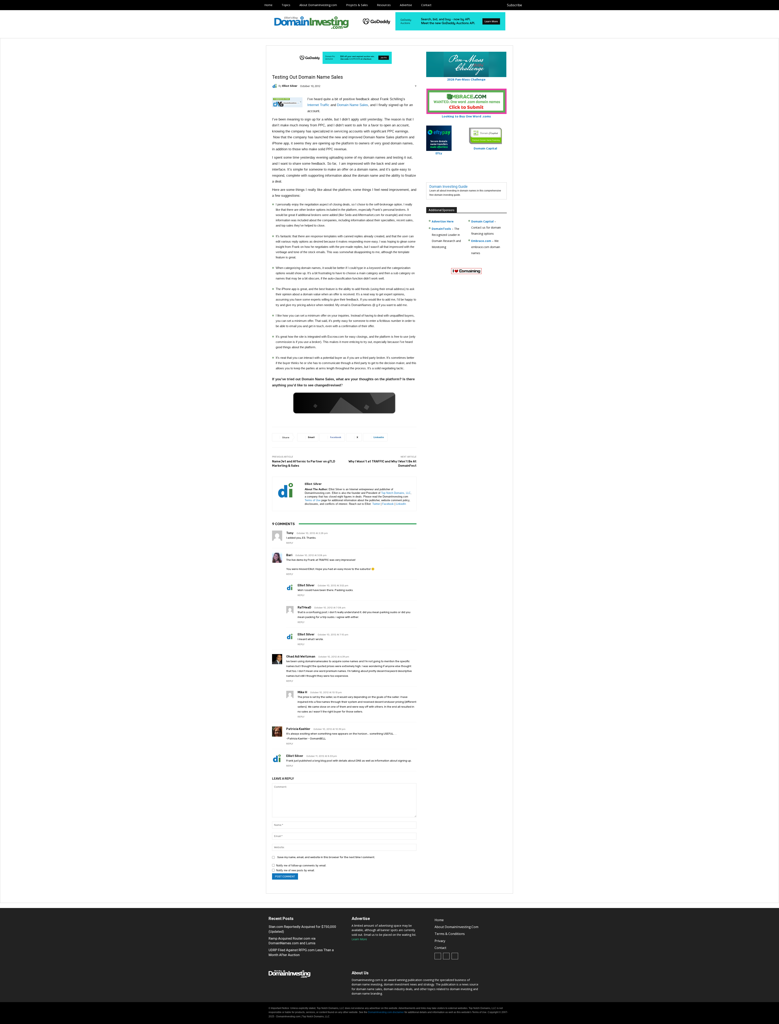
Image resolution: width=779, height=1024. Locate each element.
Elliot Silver (289, 86)
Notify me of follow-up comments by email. (301, 865)
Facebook (388, 503)
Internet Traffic (318, 105)
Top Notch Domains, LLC (396, 492)
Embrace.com (481, 241)
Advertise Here (443, 221)
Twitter (376, 503)
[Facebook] (529, 5)
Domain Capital (482, 221)
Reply (289, 543)
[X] (547, 5)
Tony (290, 533)
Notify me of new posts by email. (295, 870)
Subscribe (514, 5)
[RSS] (538, 5)
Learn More (359, 939)
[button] (555, 5)
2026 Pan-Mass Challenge (466, 79)
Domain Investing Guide (448, 186)
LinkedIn (401, 503)
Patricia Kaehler (298, 729)
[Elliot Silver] (275, 86)
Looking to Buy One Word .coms (466, 116)
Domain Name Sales (352, 105)
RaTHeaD (304, 607)
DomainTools (441, 229)
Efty (439, 153)
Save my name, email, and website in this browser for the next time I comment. (326, 857)
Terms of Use (313, 500)
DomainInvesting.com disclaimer (386, 1012)
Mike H (302, 692)
